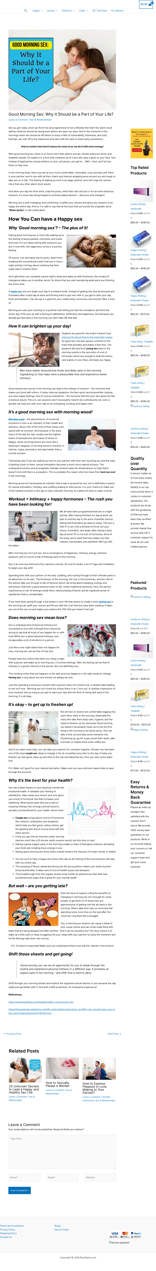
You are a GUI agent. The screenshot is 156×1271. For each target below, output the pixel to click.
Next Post (114, 1033)
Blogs (58, 1225)
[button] (25, 11)
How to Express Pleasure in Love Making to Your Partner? (94, 1088)
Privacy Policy (7, 1229)
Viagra (36, 10)
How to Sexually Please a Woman (57, 1084)
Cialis (82, 10)
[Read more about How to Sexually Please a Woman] (62, 1068)
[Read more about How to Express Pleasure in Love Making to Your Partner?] (99, 1068)
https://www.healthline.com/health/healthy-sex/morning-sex (41, 1002)
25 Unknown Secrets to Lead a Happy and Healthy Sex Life (24, 1089)
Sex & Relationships (40, 119)
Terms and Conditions (12, 1225)
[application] (40, 11)
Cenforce (67, 10)
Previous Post (12, 1033)
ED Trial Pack (100, 10)
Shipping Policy (8, 1233)
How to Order (62, 1229)
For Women (117, 10)
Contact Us (6, 1237)
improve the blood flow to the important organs (87, 337)
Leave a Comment (18, 119)
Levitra (50, 10)
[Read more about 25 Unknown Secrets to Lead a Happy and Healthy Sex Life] (25, 1069)
